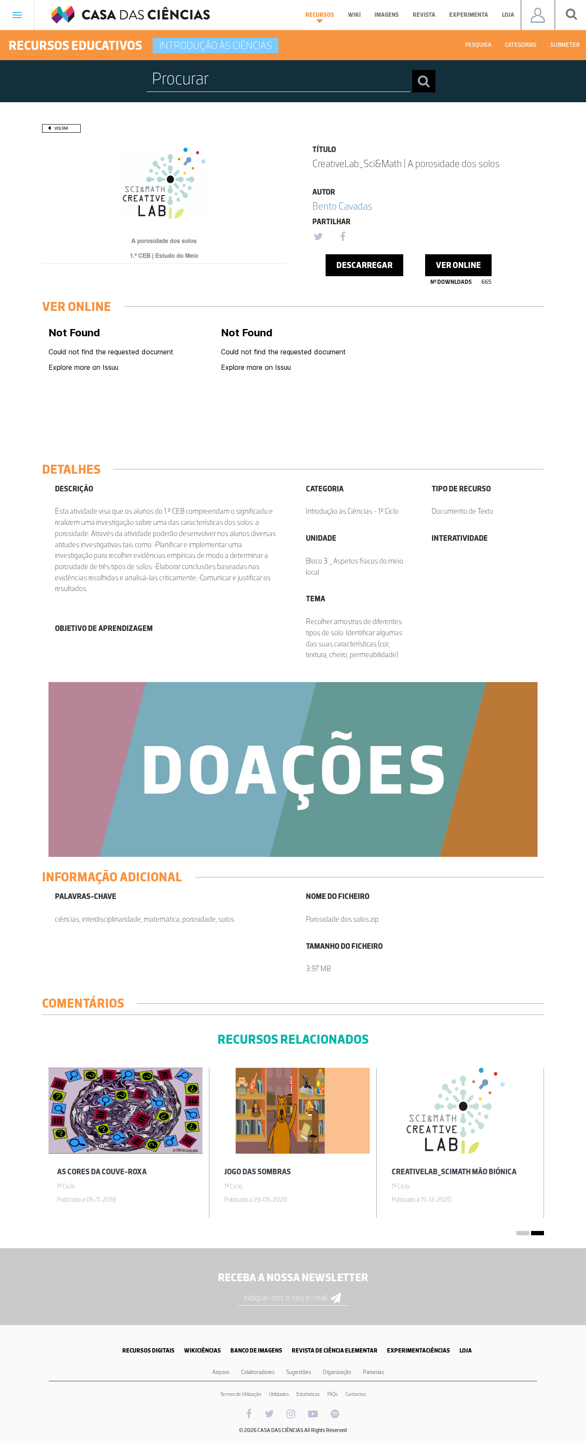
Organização (337, 1372)
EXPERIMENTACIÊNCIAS (418, 1350)
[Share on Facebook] (343, 237)
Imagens (387, 14)
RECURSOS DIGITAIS (148, 1350)
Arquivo (221, 1372)
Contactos (355, 1394)
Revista (424, 14)
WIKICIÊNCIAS (202, 1350)
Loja (508, 14)
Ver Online (458, 265)
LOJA (465, 1350)
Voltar (61, 128)
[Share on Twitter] (318, 237)
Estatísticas (308, 1394)
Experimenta (468, 14)
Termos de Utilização (240, 1394)
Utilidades (279, 1394)
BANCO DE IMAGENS (256, 1350)
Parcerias (373, 1372)
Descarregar (364, 265)
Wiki (354, 14)
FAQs (332, 1394)
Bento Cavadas (342, 206)
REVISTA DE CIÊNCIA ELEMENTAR (335, 1350)
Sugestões (298, 1372)
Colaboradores (258, 1372)
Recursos (319, 14)
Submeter (565, 45)
